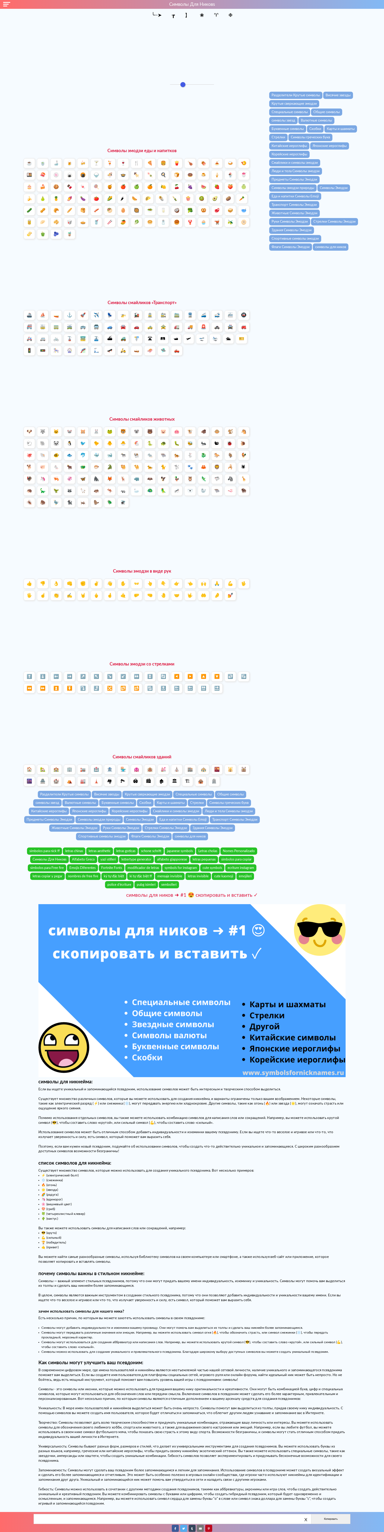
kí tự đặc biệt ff (141, 876)
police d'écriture (119, 884)
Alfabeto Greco (83, 859)
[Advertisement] (192, 50)
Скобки (315, 129)
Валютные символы (316, 120)
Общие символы (326, 112)
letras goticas (125, 851)
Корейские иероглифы (289, 154)
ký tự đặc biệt (114, 876)
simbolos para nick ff (44, 851)
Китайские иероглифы (289, 146)
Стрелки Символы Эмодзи (334, 221)
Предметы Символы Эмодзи (294, 179)
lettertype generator (136, 859)
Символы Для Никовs (49, 859)
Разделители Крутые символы (296, 95)
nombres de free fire (83, 876)
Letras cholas (207, 851)
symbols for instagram (181, 868)
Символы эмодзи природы (293, 188)
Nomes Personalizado (239, 851)
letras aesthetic (100, 851)
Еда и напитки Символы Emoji (295, 196)
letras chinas (74, 851)
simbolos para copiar (236, 859)
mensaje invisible (169, 876)
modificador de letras (143, 868)
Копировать (331, 1519)
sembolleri (169, 884)
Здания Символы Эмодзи (292, 230)
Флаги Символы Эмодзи (291, 247)
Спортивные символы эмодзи (295, 238)
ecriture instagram (241, 868)
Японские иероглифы (330, 146)
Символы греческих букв (310, 137)
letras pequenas (204, 859)
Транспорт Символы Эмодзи (294, 204)
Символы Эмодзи (334, 188)
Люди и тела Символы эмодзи (296, 171)
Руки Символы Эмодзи (290, 221)
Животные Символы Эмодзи (294, 213)
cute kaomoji (223, 876)
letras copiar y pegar (47, 876)
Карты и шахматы (341, 129)
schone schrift (151, 851)
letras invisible (198, 876)
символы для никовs (192, 4)
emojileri (245, 876)
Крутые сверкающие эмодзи (294, 103)
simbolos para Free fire (47, 868)
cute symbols (212, 868)
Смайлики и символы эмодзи (295, 162)
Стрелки (278, 137)
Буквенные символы (288, 129)
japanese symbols (180, 851)
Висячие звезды (338, 95)
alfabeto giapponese (172, 859)
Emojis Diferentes (82, 868)
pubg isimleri (146, 884)
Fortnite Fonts (111, 868)
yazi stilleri (108, 859)
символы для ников (330, 247)
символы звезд (283, 120)
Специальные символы (290, 112)
